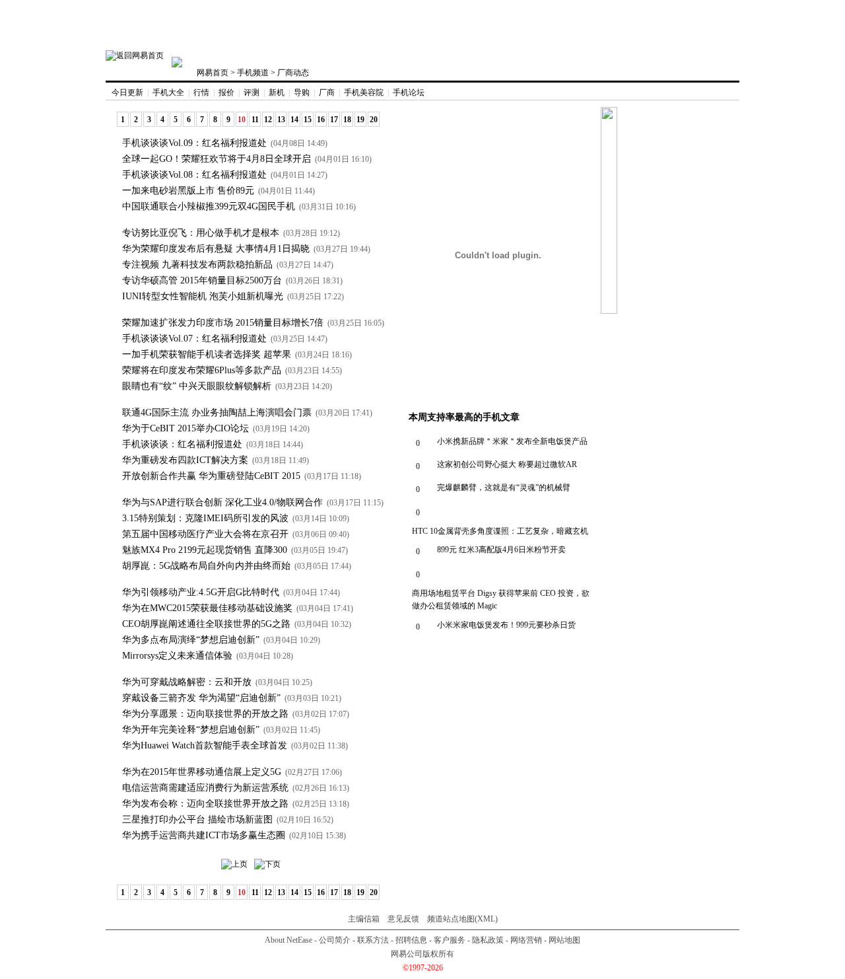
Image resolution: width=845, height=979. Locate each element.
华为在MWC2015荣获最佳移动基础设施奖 (207, 608)
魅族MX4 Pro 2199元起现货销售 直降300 (204, 550)
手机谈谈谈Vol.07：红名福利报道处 (194, 339)
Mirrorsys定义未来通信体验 (177, 656)
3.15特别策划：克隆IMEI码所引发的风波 (205, 518)
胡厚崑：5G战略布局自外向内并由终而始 (206, 566)
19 (360, 119)
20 (374, 119)
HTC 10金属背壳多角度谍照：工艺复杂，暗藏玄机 (500, 531)
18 (347, 119)
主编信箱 (364, 919)
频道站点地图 (451, 919)
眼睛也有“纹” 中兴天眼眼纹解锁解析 (196, 386)
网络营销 (526, 940)
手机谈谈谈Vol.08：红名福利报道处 (194, 175)
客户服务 (449, 940)
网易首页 (212, 72)
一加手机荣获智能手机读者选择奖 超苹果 (206, 354)
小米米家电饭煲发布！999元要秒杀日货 (506, 625)
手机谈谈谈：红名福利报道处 (182, 444)
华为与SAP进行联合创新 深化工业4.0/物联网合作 (222, 502)
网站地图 (564, 940)
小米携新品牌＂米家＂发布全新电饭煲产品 (512, 441)
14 (294, 119)
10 (242, 119)
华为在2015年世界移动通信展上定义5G (201, 772)
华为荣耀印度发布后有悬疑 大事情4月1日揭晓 (216, 249)
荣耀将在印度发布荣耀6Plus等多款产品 (201, 370)
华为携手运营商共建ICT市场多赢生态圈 (203, 835)
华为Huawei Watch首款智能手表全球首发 (204, 745)
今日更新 (127, 92)
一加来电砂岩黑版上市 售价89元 (188, 191)
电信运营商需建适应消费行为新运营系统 (205, 788)
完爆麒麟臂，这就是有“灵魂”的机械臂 (503, 487)
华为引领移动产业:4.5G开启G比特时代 (200, 592)
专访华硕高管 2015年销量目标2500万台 (202, 280)
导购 (302, 92)
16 (321, 119)
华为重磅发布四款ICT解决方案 (185, 460)
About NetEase (288, 940)
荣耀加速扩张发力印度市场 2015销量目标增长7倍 (222, 323)
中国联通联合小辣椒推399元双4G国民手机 (208, 206)
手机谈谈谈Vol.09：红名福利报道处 (194, 143)
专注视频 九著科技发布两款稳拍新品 (197, 265)
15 (308, 119)
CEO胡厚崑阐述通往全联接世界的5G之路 (206, 624)
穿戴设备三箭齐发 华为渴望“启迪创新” (201, 698)
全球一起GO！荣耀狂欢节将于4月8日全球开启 (216, 159)
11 (255, 119)
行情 (201, 92)
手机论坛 (408, 92)
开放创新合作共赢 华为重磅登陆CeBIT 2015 (211, 476)
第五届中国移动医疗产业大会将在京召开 (205, 534)
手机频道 (253, 72)
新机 (277, 92)
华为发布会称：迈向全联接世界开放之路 (205, 804)
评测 (251, 92)
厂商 (327, 92)
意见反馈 (403, 919)
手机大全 (168, 92)
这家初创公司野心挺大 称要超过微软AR (507, 464)
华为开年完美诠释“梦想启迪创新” (190, 730)
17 (334, 119)
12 (268, 119)
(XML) (486, 919)
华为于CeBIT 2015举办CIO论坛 (185, 428)
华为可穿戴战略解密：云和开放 (187, 682)
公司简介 (335, 940)
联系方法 (373, 940)
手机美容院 (364, 92)
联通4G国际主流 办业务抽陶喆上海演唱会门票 (217, 412)
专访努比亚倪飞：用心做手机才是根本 (200, 233)
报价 (226, 92)
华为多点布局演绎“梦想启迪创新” (190, 640)
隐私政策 (488, 940)
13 (281, 119)
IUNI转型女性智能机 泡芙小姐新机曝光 (202, 296)
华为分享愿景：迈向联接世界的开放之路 (205, 714)
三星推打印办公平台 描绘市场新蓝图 (197, 819)
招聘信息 (411, 940)
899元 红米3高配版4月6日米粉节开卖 (501, 549)
